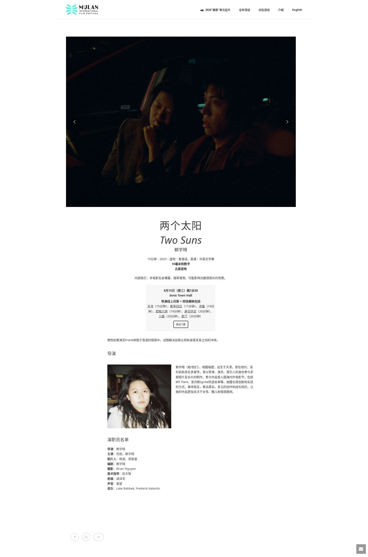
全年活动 (244, 10)
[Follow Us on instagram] (86, 537)
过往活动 (264, 10)
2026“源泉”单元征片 (217, 10)
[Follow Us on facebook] (75, 537)
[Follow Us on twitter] (98, 537)
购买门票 (180, 324)
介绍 (281, 10)
